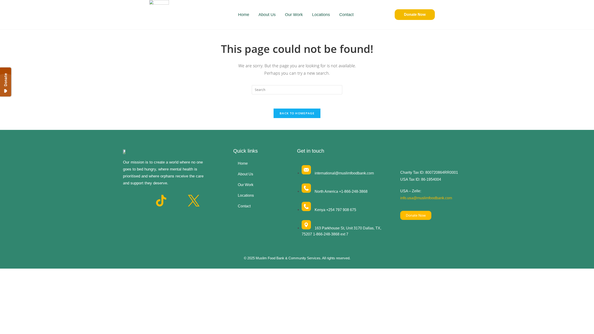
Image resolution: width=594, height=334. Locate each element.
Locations (321, 14)
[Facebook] (129, 200)
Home (243, 14)
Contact (346, 14)
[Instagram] (145, 200)
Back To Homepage (297, 113)
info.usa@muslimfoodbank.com (426, 198)
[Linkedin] (177, 200)
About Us (267, 14)
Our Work (294, 14)
